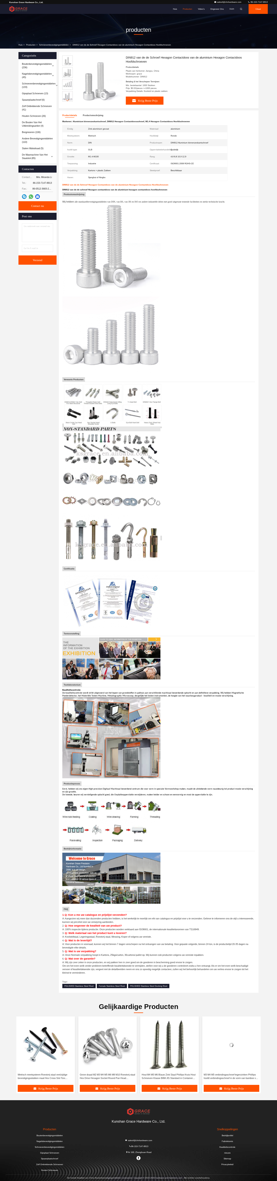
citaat (258, 9)
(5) (32, 148)
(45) (37, 75)
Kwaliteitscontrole (227, 1147)
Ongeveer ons (217, 9)
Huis (175, 9)
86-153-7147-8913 (259, 2)
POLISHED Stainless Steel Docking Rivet (148, 986)
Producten (187, 9)
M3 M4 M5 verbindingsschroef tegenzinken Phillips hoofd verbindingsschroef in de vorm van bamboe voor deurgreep (169, 1076)
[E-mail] (37, 196)
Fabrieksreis (227, 1141)
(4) (32, 124)
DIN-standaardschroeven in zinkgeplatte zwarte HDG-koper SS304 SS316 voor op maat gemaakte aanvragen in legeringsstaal (231, 1076)
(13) (35, 93)
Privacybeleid (227, 1164)
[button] (67, 100)
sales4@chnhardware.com (229, 2)
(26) (34, 116)
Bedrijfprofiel (227, 1135)
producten (30, 45)
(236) (37, 66)
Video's (201, 9)
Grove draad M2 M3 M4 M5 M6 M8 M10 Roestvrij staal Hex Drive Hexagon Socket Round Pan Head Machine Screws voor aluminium (45, 1076)
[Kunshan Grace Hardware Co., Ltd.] (18, 8)
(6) (33, 100)
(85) (35, 156)
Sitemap (227, 1158)
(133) (39, 85)
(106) (31, 132)
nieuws (227, 1153)
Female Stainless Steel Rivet (112, 986)
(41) (37, 108)
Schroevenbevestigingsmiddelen (54, 45)
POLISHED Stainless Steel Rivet (79, 986)
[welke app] (31, 197)
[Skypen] (24, 196)
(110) (37, 140)
